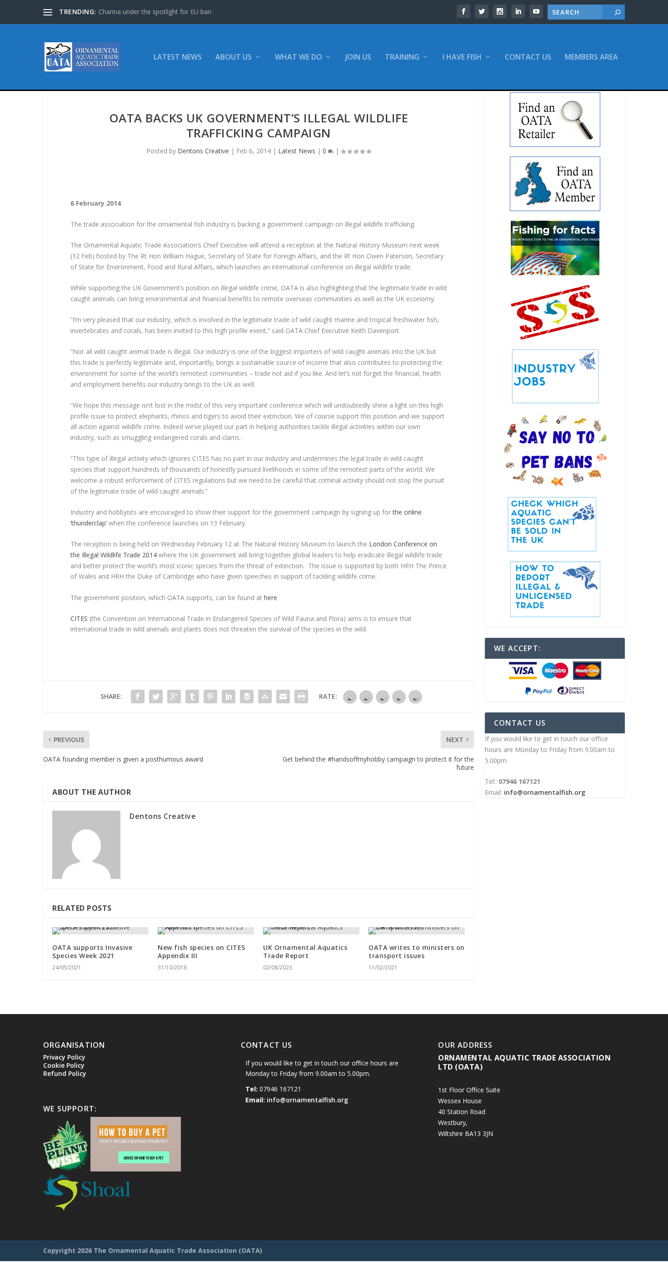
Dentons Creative (203, 150)
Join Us (358, 57)
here (270, 597)
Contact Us (528, 57)
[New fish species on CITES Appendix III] (206, 930)
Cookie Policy (64, 1065)
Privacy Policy (64, 1057)
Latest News (178, 57)
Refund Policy (64, 1073)
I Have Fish (462, 57)
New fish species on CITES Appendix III (201, 951)
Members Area (591, 57)
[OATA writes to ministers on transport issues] (417, 930)
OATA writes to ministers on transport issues (417, 951)
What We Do (298, 57)
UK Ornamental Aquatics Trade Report (305, 951)
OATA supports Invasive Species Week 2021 (92, 951)
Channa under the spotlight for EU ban (155, 11)
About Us (233, 57)
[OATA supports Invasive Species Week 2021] (100, 930)
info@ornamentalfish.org (544, 792)
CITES (79, 618)
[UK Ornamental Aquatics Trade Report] (311, 930)
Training (402, 57)
